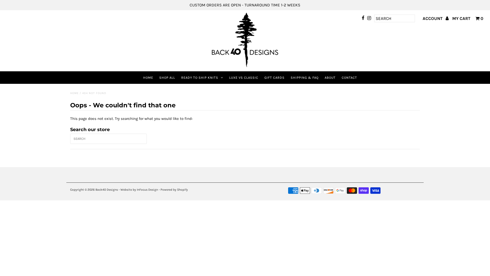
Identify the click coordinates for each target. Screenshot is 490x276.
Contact (349, 77)
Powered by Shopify (174, 189)
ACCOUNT (433, 18)
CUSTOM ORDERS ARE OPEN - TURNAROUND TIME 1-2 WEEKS (245, 5)
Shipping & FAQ (304, 77)
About (330, 77)
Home (148, 77)
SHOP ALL (167, 77)
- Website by (127, 189)
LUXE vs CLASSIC (243, 77)
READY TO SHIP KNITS (199, 77)
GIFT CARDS (274, 77)
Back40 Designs (106, 189)
